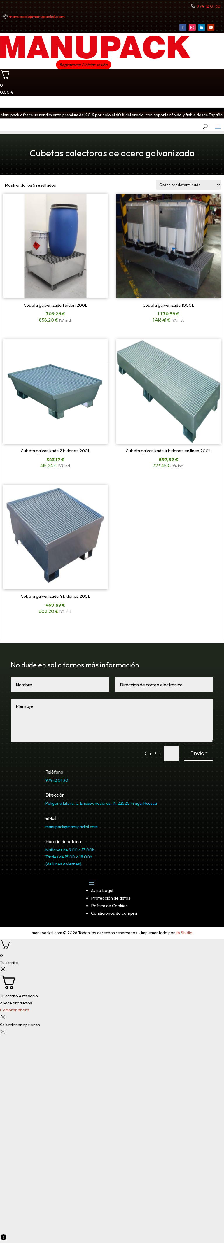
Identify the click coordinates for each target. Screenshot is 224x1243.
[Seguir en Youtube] (210, 27)
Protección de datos (110, 898)
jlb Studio (184, 932)
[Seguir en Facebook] (182, 27)
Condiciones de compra (114, 913)
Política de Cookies (109, 905)
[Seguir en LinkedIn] (201, 27)
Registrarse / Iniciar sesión (84, 64)
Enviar (198, 753)
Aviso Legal (102, 890)
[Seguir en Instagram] (192, 27)
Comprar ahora (14, 1010)
